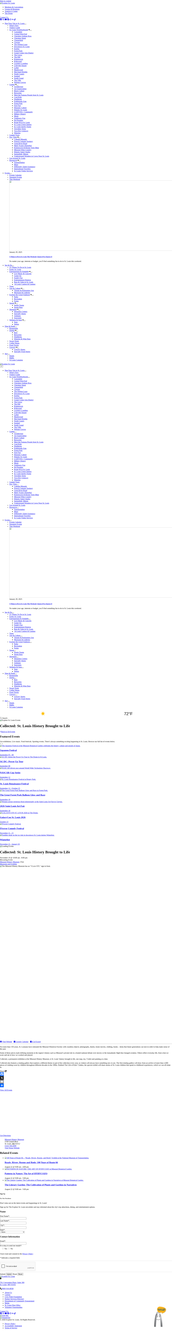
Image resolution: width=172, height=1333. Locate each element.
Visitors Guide (14, 28)
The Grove (18, 55)
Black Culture (19, 91)
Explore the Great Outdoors (19, 295)
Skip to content (5, 1)
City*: (2, 1225)
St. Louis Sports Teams (22, 127)
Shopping (12, 309)
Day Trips (13, 137)
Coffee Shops (14, 343)
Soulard (17, 76)
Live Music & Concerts (22, 274)
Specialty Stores (20, 314)
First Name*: (5, 1216)
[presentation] (47, 1158)
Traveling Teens (20, 129)
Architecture (18, 87)
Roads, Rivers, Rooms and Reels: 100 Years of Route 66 (31, 1162)
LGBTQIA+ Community (23, 112)
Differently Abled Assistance (24, 167)
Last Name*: (4, 1221)
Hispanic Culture (20, 108)
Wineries (17, 133)
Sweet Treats (14, 341)
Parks (16, 297)
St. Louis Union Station (22, 125)
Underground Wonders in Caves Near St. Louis (31, 156)
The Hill (17, 57)
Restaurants (13, 328)
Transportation (19, 162)
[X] (86, 1078)
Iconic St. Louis (15, 269)
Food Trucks (14, 345)
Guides (12, 85)
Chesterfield (18, 40)
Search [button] (4, 718)
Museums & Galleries (22, 293)
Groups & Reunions (12, 9)
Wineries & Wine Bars (22, 339)
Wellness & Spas (15, 320)
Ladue (16, 68)
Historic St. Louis (20, 110)
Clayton (17, 42)
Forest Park (18, 51)
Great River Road (20, 144)
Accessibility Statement (13, 1326)
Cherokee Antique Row (23, 36)
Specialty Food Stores (22, 352)
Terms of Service (11, 1328)
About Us (8, 1293)
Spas (16, 322)
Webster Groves (20, 82)
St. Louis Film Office (12, 1305)
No (11, 1249)
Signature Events (15, 177)
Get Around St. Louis (17, 158)
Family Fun (18, 278)
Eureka (16, 49)
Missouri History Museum (9, 862)
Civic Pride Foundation (13, 1297)
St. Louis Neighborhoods (18, 30)
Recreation (18, 299)
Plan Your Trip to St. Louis (14, 23)
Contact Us (4, 17)
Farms (16, 301)
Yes (6, 1249)
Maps (16, 165)
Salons (16, 324)
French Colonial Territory (23, 141)
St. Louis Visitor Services (23, 171)
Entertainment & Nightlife (19, 272)
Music (16, 116)
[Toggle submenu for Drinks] (17, 331)
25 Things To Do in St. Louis (20, 267)
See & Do (8, 265)
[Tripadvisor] (13, 19)
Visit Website (7, 1042)
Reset (15, 1274)
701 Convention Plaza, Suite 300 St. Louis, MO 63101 (12, 1284)
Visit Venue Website (12, 1148)
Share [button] (2, 1071)
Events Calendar (15, 175)
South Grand (19, 78)
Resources (13, 160)
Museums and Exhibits (8, 864)
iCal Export (36, 1042)
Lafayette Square (20, 66)
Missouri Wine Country (22, 150)
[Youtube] (6, 19)
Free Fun (17, 106)
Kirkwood (18, 61)
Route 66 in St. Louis (22, 122)
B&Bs (11, 358)
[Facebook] (1, 19)
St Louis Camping (16, 360)
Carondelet (18, 32)
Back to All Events (8, 732)
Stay (6, 354)
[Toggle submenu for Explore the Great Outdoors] (33, 295)
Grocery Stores (19, 349)
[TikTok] (15, 19)
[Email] (86, 1082)
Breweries (18, 93)
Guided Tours (14, 135)
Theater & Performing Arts (24, 291)
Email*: (3, 1241)
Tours (11, 286)
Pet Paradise (18, 120)
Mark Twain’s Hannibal (23, 146)
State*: (2, 1230)
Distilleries (18, 99)
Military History (20, 114)
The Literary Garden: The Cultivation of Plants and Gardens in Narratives (41, 1185)
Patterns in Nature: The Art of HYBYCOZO (26, 1173)
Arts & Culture (14, 288)
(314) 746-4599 (10, 1146)
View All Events (6, 1090)
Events (7, 173)
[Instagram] (10, 19)
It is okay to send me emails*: (11, 1246)
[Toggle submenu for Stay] (9, 354)
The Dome (9, 13)
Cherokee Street (20, 38)
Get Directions (5, 1136)
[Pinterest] (8, 19)
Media (7, 1303)
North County (19, 74)
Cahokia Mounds (20, 139)
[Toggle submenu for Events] (11, 173)
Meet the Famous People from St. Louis (28, 95)
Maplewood (18, 70)
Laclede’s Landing (21, 63)
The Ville (17, 80)
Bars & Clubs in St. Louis (23, 282)
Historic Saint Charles (22, 152)
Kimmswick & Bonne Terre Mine (26, 148)
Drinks (11, 331)
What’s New (14, 26)
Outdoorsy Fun (19, 118)
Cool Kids (18, 97)
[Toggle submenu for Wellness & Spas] (25, 320)
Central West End (20, 34)
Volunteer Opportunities (13, 1307)
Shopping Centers (20, 312)
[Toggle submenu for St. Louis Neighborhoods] (31, 30)
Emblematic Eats (20, 101)
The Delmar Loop (20, 45)
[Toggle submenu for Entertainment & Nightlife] (31, 272)
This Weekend (14, 179)
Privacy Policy (27, 1254)
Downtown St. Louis (22, 47)
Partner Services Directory (14, 1299)
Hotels (11, 356)
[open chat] (160, 1316)
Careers (7, 1295)
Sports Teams (19, 305)
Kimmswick (18, 59)
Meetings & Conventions (14, 7)
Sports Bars (18, 307)
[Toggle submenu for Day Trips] (18, 484)
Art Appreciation (20, 89)
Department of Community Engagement (19, 1301)
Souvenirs (17, 318)
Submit (2, 1274)
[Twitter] (3, 19)
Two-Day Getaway (21, 131)
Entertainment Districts (22, 280)
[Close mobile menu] (1, 366)
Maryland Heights (20, 72)
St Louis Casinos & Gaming (24, 284)
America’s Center (11, 11)
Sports (11, 303)
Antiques (17, 316)
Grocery (12, 347)
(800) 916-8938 (7, 1289)
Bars (15, 333)
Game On (17, 276)
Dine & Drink (10, 326)
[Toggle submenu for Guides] (17, 85)
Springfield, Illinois (21, 154)
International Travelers (22, 169)
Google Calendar (21, 1042)
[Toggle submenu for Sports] (17, 303)
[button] (0, 744)
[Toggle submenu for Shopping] (17, 657)
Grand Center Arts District (23, 53)
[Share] (86, 1085)
